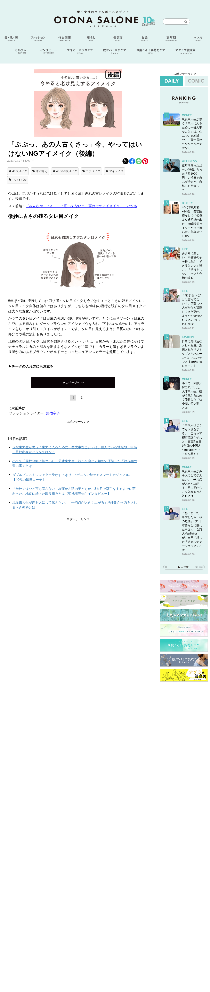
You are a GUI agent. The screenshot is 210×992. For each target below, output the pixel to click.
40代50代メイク (66, 171)
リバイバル (19, 179)
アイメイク (116, 171)
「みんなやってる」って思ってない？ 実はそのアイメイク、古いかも (81, 206)
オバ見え (41, 171)
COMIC (196, 81)
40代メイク (19, 171)
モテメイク (93, 171)
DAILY (171, 81)
